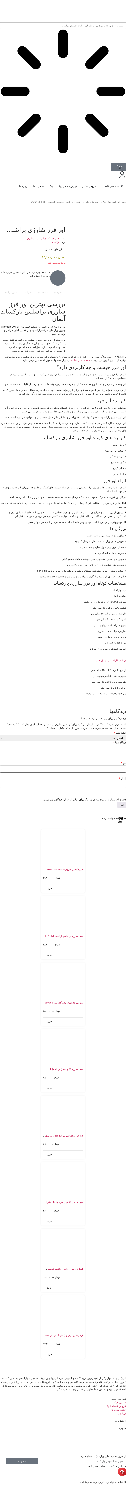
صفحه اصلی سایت (80, 360)
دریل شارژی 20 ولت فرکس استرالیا (66, 1069)
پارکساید (56, 242)
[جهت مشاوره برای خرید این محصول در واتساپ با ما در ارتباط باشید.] (57, 278)
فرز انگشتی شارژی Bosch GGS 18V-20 (65, 869)
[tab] (58, 292)
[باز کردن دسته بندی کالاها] (102, 186)
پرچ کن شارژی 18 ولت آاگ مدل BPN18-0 (64, 1003)
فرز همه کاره (96, 202)
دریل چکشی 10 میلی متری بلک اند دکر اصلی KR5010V (57, 1202)
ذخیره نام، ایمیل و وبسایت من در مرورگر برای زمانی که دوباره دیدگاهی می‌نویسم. (84, 799)
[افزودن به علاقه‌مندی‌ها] (122, 212)
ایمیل (122, 778)
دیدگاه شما (119, 742)
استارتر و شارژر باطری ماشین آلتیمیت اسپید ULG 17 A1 (57, 1269)
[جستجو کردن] (123, 158)
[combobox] (63, 25)
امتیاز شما (120, 732)
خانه (124, 202)
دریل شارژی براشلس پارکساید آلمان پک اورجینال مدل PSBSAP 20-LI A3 (50, 936)
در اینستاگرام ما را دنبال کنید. (111, 660)
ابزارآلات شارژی (112, 202)
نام (123, 763)
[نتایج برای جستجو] (63, 92)
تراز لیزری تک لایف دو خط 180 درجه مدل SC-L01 (60, 1136)
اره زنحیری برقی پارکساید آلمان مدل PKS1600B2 (60, 1335)
